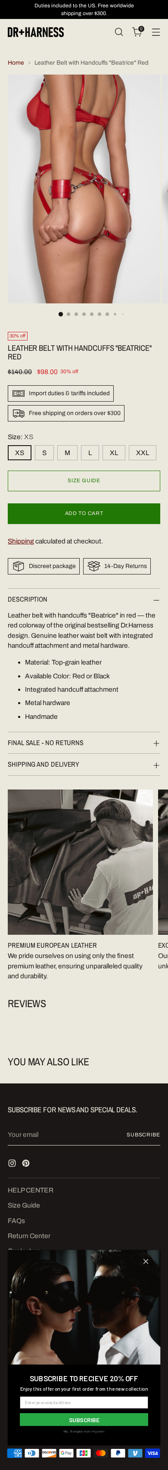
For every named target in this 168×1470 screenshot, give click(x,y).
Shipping (21, 541)
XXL (142, 452)
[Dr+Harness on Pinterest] (27, 1164)
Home (16, 62)
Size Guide (24, 1205)
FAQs (16, 1220)
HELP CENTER (30, 1190)
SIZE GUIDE (84, 481)
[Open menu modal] (156, 32)
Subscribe (143, 1135)
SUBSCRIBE (84, 1419)
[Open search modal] (119, 32)
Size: (20, 436)
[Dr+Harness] (36, 32)
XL (114, 452)
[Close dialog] (145, 1261)
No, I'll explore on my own (83, 1431)
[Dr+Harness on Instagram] (13, 1164)
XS (19, 452)
